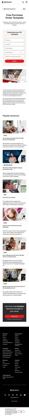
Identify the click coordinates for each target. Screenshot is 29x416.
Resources (5, 360)
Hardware (5, 339)
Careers (16, 365)
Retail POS (5, 334)
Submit (14, 61)
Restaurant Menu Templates (18, 345)
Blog (4, 362)
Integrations (17, 340)
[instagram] (13, 395)
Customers (5, 344)
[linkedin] (21, 395)
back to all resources (10, 9)
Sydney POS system (7, 350)
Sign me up (14, 316)
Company (17, 360)
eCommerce (5, 340)
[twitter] (9, 395)
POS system (5, 348)
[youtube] (25, 395)
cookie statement (9, 411)
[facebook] (5, 395)
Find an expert (18, 352)
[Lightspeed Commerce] (6, 2)
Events (4, 367)
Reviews (16, 363)
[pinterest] (17, 395)
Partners (17, 348)
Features (4, 335)
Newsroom (17, 370)
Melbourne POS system (8, 352)
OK (21, 411)
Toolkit (16, 355)
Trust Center (17, 367)
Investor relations (18, 372)
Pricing (4, 337)
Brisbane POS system (7, 353)
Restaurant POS (18, 334)
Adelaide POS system (7, 355)
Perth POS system (6, 357)
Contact (16, 362)
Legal (16, 369)
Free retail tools (6, 363)
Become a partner (18, 353)
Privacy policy (14, 401)
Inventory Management (7, 342)
